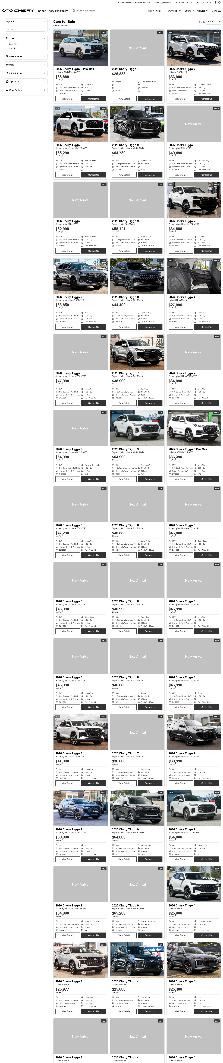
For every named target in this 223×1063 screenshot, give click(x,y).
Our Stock (173, 10)
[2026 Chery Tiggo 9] (137, 124)
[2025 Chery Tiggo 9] (81, 124)
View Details (68, 98)
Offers (188, 10)
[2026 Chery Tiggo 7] (137, 48)
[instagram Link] (219, 2)
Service (201, 10)
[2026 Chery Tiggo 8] (137, 276)
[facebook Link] (215, 2)
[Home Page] (18, 11)
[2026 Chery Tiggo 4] (194, 276)
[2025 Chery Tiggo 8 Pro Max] (81, 48)
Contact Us (93, 98)
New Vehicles (155, 10)
